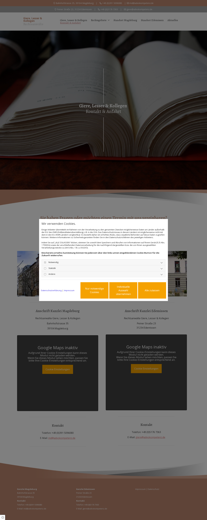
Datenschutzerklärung (51, 290)
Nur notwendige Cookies (94, 290)
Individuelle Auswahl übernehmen (123, 290)
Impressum (69, 290)
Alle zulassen (152, 290)
